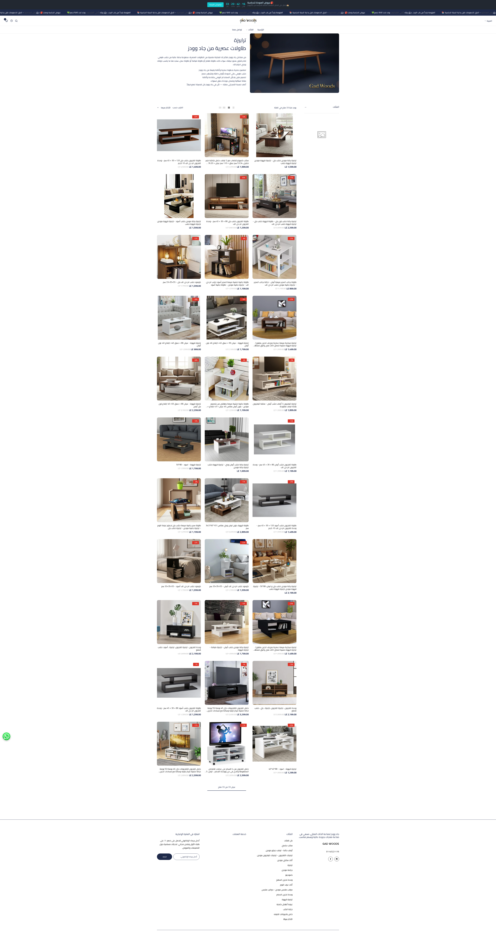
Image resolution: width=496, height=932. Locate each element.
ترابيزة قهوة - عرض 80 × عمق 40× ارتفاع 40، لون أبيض (179, 344)
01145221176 (332, 851)
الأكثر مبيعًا (288, 919)
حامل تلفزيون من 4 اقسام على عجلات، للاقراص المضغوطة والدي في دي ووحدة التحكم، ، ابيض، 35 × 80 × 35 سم (227, 770)
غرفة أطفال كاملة (285, 904)
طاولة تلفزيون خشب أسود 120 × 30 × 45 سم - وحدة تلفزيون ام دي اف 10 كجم (276, 527)
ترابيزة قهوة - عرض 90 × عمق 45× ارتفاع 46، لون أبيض (227, 344)
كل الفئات (288, 840)
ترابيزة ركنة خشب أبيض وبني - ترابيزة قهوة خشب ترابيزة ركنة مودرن (228, 466)
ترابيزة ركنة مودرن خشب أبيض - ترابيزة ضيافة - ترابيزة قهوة (229, 648)
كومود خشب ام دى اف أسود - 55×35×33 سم (181, 586)
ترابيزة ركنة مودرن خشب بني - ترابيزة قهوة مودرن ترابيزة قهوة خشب (275, 162)
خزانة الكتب (288, 909)
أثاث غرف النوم (286, 885)
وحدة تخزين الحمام (284, 894)
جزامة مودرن (287, 870)
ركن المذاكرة (445, 12)
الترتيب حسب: (177, 107)
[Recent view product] (11, 21)
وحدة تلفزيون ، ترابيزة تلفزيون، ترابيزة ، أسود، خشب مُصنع (179, 648)
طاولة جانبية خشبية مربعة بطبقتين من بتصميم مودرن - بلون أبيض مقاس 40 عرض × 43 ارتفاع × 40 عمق (228, 405)
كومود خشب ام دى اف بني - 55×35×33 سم (182, 282)
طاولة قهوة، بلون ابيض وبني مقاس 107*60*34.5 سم (227, 527)
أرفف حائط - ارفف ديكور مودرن (279, 850)
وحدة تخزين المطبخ (284, 880)
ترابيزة (290, 865)
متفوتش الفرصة (215, 4)
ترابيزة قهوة (287, 899)
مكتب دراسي (287, 845)
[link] (249, 29)
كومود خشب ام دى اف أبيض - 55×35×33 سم (229, 586)
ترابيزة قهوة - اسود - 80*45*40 (282, 769)
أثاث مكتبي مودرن (285, 860)
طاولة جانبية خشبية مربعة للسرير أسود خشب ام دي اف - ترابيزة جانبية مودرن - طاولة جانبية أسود (227, 283)
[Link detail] (336, 859)
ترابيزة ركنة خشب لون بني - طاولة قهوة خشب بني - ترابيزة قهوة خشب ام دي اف (274, 222)
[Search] (16, 21)
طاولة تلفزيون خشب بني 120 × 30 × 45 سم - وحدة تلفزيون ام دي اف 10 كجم (179, 162)
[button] (274, 155)
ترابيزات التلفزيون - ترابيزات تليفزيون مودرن (275, 855)
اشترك (164, 856)
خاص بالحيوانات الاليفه (283, 914)
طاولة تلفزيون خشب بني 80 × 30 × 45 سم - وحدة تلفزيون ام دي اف (227, 222)
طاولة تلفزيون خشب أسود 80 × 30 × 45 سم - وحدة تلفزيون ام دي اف (179, 709)
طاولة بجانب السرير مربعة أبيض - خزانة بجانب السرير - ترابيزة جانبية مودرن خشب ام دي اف (275, 283)
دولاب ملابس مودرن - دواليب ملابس (277, 890)
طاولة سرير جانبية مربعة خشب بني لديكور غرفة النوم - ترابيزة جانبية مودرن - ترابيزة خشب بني (179, 527)
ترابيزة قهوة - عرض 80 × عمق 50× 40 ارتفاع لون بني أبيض (180, 405)
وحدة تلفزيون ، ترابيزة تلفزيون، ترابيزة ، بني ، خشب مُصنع (275, 709)
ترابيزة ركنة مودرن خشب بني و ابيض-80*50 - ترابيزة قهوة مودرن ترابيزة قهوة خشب (274, 587)
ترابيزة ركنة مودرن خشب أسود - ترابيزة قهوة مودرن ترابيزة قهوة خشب (179, 222)
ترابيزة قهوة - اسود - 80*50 (188, 464)
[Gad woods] (248, 21)
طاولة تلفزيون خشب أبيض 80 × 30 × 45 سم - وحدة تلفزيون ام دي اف (274, 466)
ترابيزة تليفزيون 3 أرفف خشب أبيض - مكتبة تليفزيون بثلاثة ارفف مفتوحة (274, 405)
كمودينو (289, 875)
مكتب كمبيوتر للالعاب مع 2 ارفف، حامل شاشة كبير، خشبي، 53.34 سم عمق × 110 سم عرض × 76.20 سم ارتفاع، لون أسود (227, 162)
